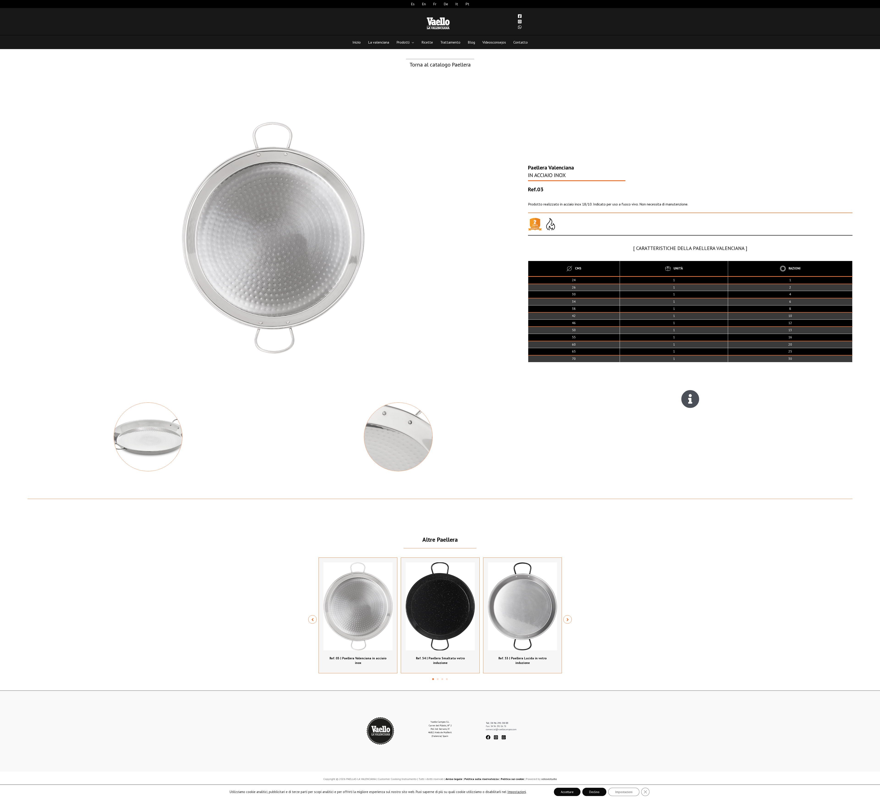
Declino (594, 792)
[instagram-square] (497, 737)
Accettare (567, 792)
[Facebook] (520, 16)
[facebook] (489, 737)
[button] (312, 619)
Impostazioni (516, 792)
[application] (412, 42)
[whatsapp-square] (504, 737)
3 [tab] (442, 679)
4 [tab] (447, 679)
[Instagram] (520, 21)
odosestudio (549, 779)
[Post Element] (358, 615)
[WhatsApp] (520, 27)
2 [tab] (437, 679)
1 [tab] (433, 679)
